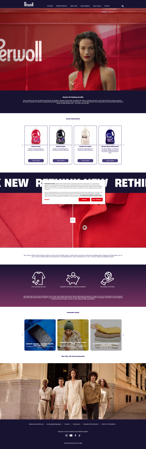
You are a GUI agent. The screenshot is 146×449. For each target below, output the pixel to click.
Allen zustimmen (97, 199)
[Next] (123, 145)
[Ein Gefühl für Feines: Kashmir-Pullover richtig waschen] (106, 335)
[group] (73, 145)
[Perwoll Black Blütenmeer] (110, 145)
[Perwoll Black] (60, 145)
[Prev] (22, 145)
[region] (73, 192)
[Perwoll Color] (36, 145)
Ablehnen (84, 199)
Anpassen (47, 199)
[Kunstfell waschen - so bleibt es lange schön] (73, 335)
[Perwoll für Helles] (85, 145)
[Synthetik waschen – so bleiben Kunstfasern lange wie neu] (40, 335)
